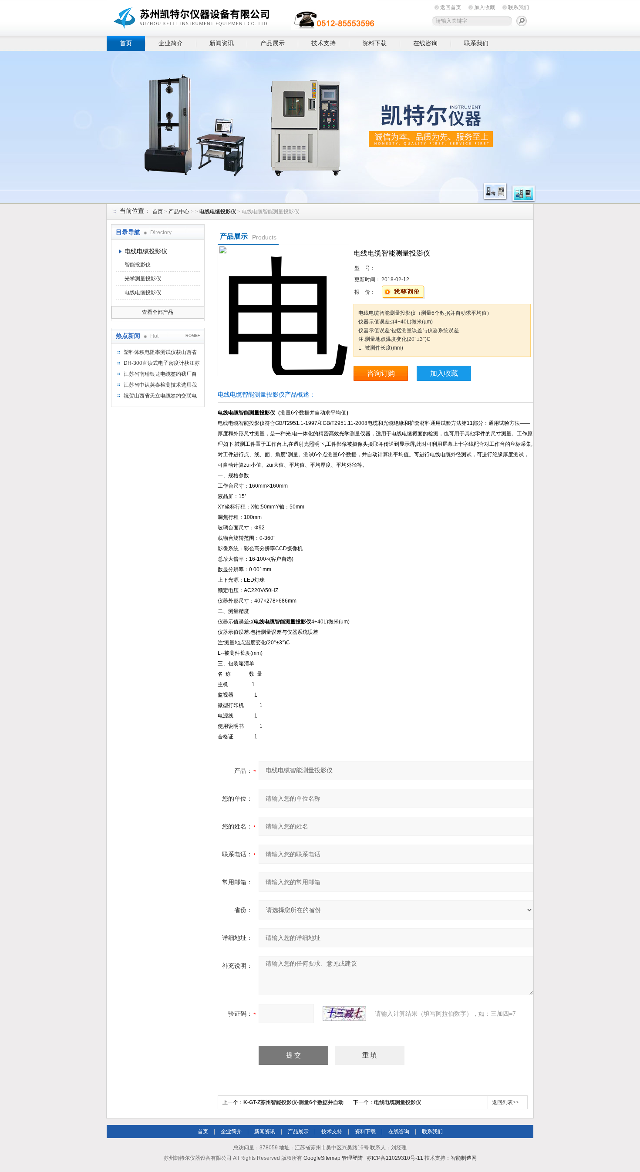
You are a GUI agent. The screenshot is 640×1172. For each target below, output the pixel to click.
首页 (126, 43)
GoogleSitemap (321, 1158)
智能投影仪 (138, 265)
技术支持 (323, 43)
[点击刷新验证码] (344, 1013)
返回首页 (450, 7)
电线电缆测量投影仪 (397, 1102)
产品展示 (272, 43)
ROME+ (192, 335)
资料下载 (374, 43)
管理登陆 (352, 1158)
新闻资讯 (221, 43)
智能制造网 (464, 1158)
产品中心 (178, 212)
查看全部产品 (157, 312)
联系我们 (518, 7)
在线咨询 (425, 43)
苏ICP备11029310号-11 (395, 1158)
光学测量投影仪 (143, 279)
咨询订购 (381, 373)
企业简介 (170, 43)
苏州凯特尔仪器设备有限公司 (242, 16)
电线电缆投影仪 (146, 251)
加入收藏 (484, 7)
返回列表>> (505, 1102)
